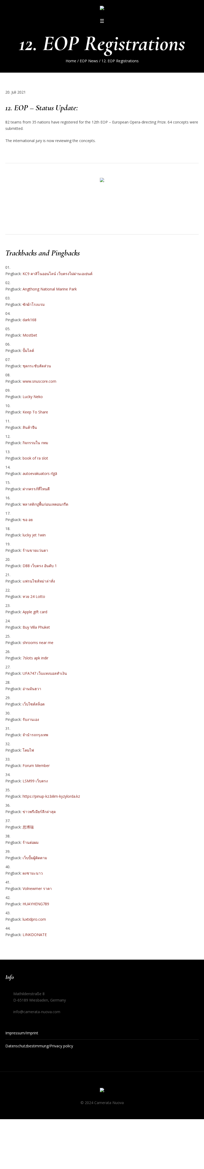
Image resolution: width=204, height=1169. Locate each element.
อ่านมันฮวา (32, 688)
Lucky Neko (33, 396)
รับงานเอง (31, 719)
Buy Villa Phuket (36, 627)
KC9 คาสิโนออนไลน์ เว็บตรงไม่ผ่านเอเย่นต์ (57, 273)
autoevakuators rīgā (40, 473)
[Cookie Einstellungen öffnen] (11, 1160)
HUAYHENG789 (36, 903)
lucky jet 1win (34, 534)
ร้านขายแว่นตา (35, 550)
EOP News (89, 60)
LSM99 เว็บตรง (35, 780)
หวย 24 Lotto (34, 596)
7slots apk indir (35, 657)
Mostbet (30, 335)
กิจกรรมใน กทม (35, 442)
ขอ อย (28, 519)
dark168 (29, 319)
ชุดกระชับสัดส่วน (37, 365)
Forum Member (36, 765)
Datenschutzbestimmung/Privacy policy (39, 1045)
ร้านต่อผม (31, 842)
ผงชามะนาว (33, 873)
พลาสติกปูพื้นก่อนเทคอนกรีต (45, 504)
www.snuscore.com (39, 381)
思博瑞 (28, 827)
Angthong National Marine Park (50, 289)
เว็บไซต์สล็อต (34, 704)
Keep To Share (35, 411)
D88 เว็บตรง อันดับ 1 (40, 565)
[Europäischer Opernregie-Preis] (102, 9)
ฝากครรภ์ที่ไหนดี (36, 488)
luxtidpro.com (34, 919)
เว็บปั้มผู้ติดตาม (35, 857)
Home (71, 60)
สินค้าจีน (30, 427)
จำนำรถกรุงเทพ (35, 734)
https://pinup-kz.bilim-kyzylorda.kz (51, 796)
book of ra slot (35, 458)
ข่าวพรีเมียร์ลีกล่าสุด (39, 811)
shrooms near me (38, 642)
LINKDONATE (35, 934)
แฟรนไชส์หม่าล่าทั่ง (39, 581)
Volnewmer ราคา (37, 888)
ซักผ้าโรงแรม (34, 304)
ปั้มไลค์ (28, 350)
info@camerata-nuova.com (36, 1011)
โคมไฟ (28, 750)
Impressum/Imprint (21, 1032)
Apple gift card (35, 611)
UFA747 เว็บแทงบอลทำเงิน (45, 673)
